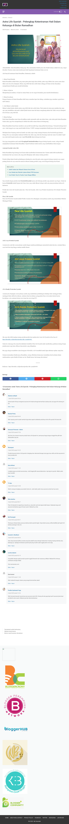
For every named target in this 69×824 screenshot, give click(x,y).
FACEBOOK (63, 3)
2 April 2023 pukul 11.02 (14, 468)
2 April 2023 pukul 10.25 (14, 450)
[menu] (4, 11)
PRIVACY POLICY (28, 817)
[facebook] (11, 378)
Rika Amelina (11, 499)
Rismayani (11, 447)
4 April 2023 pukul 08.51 (14, 519)
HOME (6, 817)
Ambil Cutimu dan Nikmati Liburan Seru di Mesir (22, 169)
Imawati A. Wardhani (13, 535)
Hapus (12, 406)
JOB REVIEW (60, 817)
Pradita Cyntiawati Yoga (14, 590)
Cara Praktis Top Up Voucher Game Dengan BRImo (22, 175)
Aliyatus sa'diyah (12, 395)
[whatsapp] (58, 378)
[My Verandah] (6, 4)
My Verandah (37, 821)
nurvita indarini (12, 552)
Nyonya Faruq (11, 413)
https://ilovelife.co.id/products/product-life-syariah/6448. (17, 339)
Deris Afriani (11, 465)
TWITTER (63, 5)
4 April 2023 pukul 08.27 (14, 502)
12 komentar (23, 29)
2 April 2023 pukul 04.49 (14, 416)
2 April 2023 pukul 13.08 (14, 486)
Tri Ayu (10, 483)
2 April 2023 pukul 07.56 (14, 432)
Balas (9, 406)
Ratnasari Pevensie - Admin (15, 429)
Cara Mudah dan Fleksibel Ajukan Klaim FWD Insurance (24, 172)
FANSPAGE (63, 8)
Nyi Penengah (11, 517)
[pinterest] (42, 378)
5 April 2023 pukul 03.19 (14, 555)
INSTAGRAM (62, 1)
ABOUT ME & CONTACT (16, 817)
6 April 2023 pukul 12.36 (14, 593)
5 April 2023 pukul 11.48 (14, 577)
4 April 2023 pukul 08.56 (14, 537)
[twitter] (26, 378)
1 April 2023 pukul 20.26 (14, 398)
